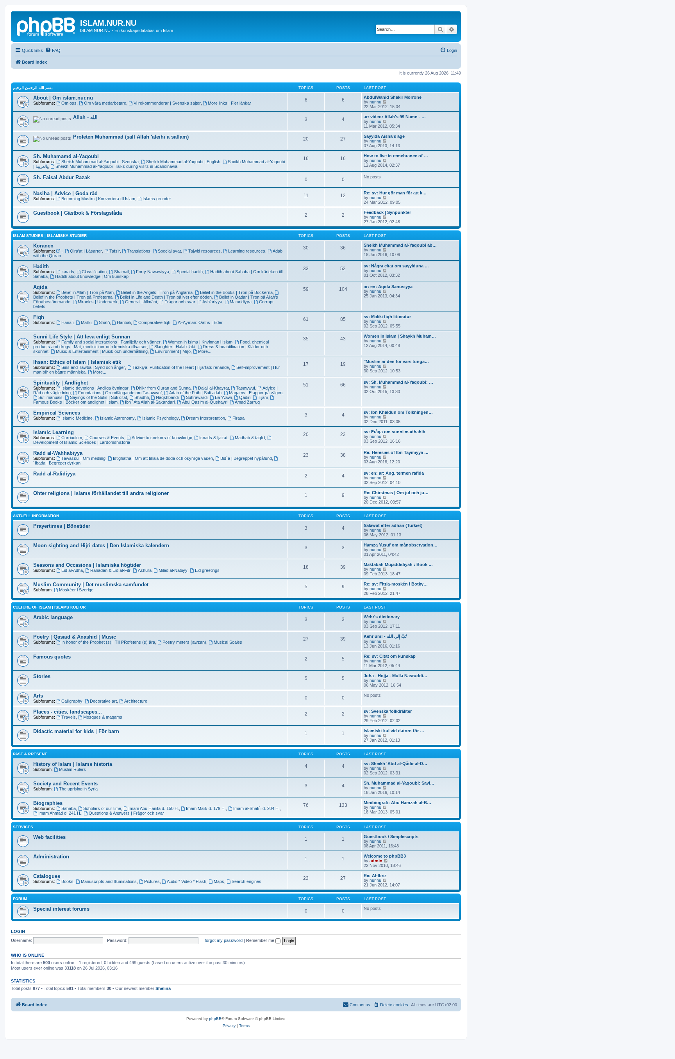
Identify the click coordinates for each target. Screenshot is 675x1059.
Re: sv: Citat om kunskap (390, 656)
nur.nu (375, 102)
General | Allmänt (141, 301)
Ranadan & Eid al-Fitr (110, 570)
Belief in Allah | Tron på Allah (87, 292)
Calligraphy (71, 701)
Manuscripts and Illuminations (109, 881)
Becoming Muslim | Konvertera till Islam (98, 198)
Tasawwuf (245, 388)
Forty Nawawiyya (152, 271)
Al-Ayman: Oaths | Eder (200, 322)
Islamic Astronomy (117, 418)
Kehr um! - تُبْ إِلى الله (385, 636)
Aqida (40, 287)
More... (204, 351)
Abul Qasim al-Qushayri (204, 402)
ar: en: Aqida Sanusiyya (388, 286)
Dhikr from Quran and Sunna (163, 388)
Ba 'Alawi (223, 397)
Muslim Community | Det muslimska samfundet (90, 584)
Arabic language (53, 617)
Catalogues (46, 876)
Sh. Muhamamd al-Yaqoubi (66, 156)
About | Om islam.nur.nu (63, 98)
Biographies (47, 803)
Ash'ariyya (212, 301)
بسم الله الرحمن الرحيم (33, 87)
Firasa (238, 418)
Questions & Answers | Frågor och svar (126, 813)
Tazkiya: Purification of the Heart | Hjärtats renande (180, 367)
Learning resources (246, 251)
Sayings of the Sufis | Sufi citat (98, 397)
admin (376, 860)
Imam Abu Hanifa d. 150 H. (154, 808)
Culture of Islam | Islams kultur (49, 607)
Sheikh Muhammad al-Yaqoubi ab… (400, 245)
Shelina (163, 988)
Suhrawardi (196, 397)
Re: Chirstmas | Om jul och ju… (396, 492)
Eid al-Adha (72, 570)
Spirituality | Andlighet (60, 383)
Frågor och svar (179, 301)
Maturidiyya (241, 301)
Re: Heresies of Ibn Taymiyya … (396, 452)
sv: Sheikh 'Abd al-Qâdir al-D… (395, 763)
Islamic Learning (53, 432)
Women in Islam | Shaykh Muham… (400, 336)
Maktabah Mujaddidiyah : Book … (398, 564)
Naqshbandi (167, 397)
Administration (51, 857)
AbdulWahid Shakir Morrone (392, 97)
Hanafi (67, 322)
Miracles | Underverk (98, 301)
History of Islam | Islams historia (72, 764)
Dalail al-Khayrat (213, 388)
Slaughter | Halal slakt (174, 346)
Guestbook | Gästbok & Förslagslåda (77, 213)
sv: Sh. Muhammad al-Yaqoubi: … (398, 382)
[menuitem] (53, 50)
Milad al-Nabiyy (173, 570)
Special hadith (190, 271)
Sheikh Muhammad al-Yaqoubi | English (183, 161)
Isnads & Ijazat (213, 437)
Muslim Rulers (72, 769)
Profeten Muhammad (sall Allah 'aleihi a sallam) (131, 137)
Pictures (152, 881)
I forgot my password (222, 940)
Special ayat (169, 251)
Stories (41, 676)
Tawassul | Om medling (83, 458)
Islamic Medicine (77, 418)
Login (18, 931)
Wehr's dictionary (382, 616)
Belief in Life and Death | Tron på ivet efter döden (166, 297)
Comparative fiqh (154, 322)
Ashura (145, 570)
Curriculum (71, 437)
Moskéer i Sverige (76, 589)
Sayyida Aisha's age (384, 136)
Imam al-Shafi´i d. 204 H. (256, 808)
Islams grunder (157, 198)
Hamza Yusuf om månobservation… (401, 545)
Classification (94, 271)
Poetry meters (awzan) (184, 642)
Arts (38, 696)
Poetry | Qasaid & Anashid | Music (74, 637)
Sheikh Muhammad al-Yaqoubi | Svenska (100, 161)
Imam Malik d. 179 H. (206, 808)
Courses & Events (106, 437)
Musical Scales (228, 642)
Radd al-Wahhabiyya (57, 453)
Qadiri (244, 397)
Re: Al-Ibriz (375, 875)
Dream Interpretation (205, 418)
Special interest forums (61, 909)
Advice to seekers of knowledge (162, 437)
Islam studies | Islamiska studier (50, 235)
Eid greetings (207, 570)
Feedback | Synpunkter (387, 212)
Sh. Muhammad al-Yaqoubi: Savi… (399, 783)
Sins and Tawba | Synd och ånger (93, 367)
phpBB (215, 1018)
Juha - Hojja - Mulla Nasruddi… (395, 675)
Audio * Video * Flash (186, 881)
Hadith (41, 266)
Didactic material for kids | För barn (76, 731)
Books (67, 881)
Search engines (246, 881)
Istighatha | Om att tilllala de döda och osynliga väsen (163, 458)
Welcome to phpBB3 (385, 856)
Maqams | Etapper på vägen (255, 392)
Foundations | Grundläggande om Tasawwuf (120, 392)
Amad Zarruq (247, 402)
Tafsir (114, 251)
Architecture (135, 701)
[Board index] (46, 25)
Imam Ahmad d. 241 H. (59, 813)
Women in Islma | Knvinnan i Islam (200, 342)
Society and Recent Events (65, 784)
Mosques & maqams (102, 717)
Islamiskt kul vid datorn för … (394, 730)
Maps (219, 881)
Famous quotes (52, 657)
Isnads (67, 271)
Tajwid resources (204, 251)
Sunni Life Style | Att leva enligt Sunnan (81, 337)
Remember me (260, 940)
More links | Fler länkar (229, 103)
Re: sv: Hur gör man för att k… (395, 192)
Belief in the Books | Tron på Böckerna (236, 292)
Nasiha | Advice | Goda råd (65, 193)
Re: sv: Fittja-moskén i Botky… (396, 584)
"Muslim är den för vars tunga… (396, 361)
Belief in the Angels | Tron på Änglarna (157, 292)
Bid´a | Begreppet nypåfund (246, 458)
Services (23, 827)
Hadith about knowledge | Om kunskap (92, 276)
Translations (138, 251)
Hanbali (124, 322)
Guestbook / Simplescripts (391, 836)
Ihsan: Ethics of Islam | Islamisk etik (77, 362)
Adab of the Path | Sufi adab (195, 392)
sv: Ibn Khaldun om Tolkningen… (398, 412)
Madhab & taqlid (250, 437)
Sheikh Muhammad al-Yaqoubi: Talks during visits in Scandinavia (116, 166)
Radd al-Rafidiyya (54, 474)
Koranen (43, 246)
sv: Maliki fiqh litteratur (387, 316)
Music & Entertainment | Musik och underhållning (102, 351)
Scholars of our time (102, 808)
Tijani (263, 397)
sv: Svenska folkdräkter (388, 711)
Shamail (121, 271)
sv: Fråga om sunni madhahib (394, 431)
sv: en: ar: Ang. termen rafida (394, 473)
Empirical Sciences (56, 413)
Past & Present (30, 754)
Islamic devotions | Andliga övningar (95, 388)
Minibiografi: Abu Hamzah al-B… (397, 802)
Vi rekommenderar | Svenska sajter (167, 103)
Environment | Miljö (173, 351)
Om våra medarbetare (105, 103)
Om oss (69, 103)
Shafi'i (104, 322)
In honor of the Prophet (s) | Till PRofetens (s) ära (108, 642)
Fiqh (38, 317)
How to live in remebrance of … (396, 155)
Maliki (86, 322)
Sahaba (68, 808)
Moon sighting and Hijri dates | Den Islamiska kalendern (101, 545)
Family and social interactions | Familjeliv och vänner (111, 342)
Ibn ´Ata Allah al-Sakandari (150, 402)
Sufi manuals (50, 397)
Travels (68, 717)
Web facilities (49, 837)
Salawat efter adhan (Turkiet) (393, 525)
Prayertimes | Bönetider (61, 526)
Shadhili (141, 397)
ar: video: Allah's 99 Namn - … (395, 116)
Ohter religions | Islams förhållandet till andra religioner (101, 493)
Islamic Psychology (160, 418)
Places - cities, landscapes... (67, 712)
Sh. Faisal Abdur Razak (61, 177)
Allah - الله (85, 117)
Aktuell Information (36, 516)
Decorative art (103, 701)
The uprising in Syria (78, 789)
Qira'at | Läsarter (86, 251)
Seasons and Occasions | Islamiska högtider (87, 565)
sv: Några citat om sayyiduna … (396, 265)
